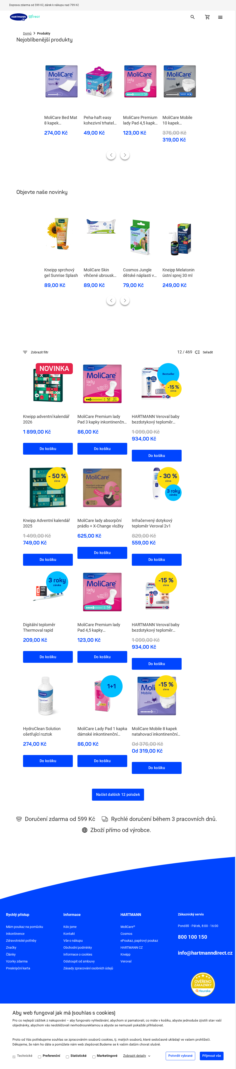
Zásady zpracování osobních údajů (88, 968)
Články (11, 954)
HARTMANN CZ (132, 947)
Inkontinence (15, 934)
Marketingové (107, 1056)
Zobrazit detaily (134, 1056)
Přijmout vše (211, 1056)
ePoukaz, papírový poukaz (139, 940)
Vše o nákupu (73, 940)
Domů (27, 33)
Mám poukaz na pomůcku (24, 927)
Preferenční (51, 1056)
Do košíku (48, 449)
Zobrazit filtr (39, 352)
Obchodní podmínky (77, 947)
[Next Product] (125, 155)
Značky (11, 947)
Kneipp (125, 954)
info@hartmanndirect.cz (205, 953)
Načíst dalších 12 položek (118, 794)
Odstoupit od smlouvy (79, 961)
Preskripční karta (18, 968)
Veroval (126, 961)
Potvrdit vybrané (180, 1056)
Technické (24, 1056)
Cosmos (126, 934)
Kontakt (69, 934)
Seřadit (208, 352)
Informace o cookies (77, 954)
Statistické (78, 1056)
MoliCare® (128, 927)
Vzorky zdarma (17, 961)
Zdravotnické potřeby (21, 940)
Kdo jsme (70, 927)
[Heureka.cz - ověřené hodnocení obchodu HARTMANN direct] (203, 984)
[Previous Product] (111, 155)
